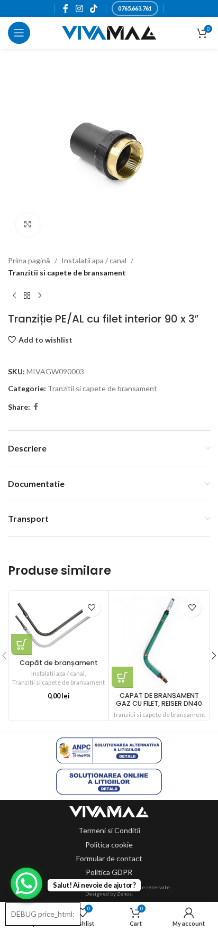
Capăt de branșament (59, 662)
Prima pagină (29, 260)
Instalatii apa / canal (93, 260)
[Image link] (109, 810)
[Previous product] (14, 295)
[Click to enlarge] (28, 225)
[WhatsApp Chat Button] (26, 883)
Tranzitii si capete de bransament (67, 272)
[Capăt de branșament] (58, 624)
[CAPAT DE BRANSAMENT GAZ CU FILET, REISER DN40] (159, 640)
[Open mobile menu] (19, 32)
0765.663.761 (135, 8)
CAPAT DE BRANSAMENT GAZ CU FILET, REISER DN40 (159, 699)
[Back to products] (27, 295)
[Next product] (39, 295)
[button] (21, 644)
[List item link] (109, 830)
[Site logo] (109, 31)
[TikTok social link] (93, 8)
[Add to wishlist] (91, 607)
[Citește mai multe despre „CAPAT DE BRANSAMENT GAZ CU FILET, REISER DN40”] (122, 677)
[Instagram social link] (79, 8)
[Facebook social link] (66, 8)
